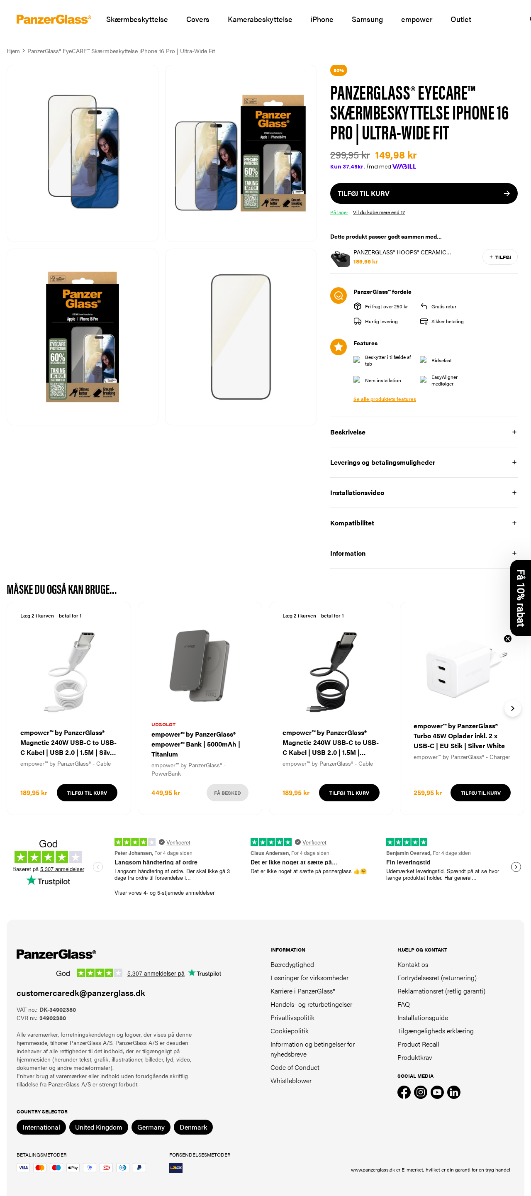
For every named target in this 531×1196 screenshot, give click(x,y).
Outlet (461, 19)
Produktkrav (414, 1057)
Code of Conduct (294, 1067)
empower (416, 19)
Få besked (227, 792)
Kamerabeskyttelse (260, 19)
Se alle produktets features (384, 398)
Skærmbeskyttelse (137, 19)
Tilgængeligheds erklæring (435, 1030)
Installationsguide (422, 1017)
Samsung (367, 19)
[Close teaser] (508, 639)
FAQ (403, 1004)
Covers (197, 19)
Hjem (13, 50)
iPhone (322, 19)
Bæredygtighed (292, 964)
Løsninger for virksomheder (309, 977)
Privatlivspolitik (292, 1017)
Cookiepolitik (289, 1030)
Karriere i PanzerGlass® (302, 991)
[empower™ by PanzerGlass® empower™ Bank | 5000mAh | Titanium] (200, 708)
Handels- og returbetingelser (311, 1004)
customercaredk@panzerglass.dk (81, 992)
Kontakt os (412, 964)
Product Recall (418, 1044)
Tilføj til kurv (87, 792)
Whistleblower (291, 1080)
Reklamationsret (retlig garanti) (441, 991)
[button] (520, 598)
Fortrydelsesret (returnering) (437, 977)
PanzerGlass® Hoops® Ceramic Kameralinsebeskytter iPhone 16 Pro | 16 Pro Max (416, 252)
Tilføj (503, 257)
